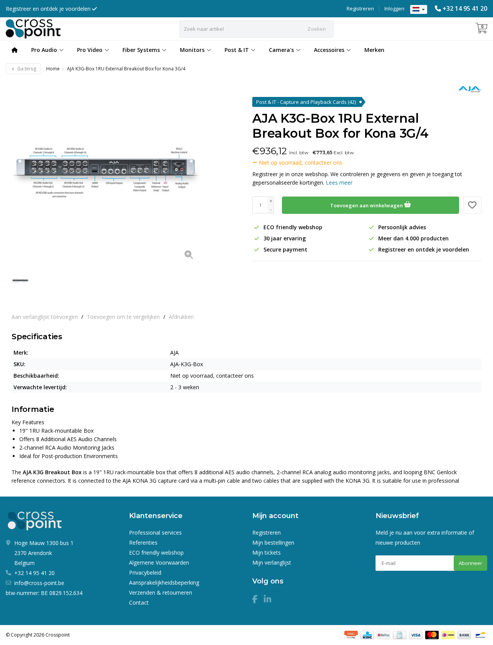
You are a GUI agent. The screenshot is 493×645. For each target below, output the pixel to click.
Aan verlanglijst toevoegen (45, 316)
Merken (374, 49)
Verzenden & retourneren (160, 592)
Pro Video (89, 49)
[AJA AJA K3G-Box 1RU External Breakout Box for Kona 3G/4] (106, 172)
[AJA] (467, 89)
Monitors (192, 49)
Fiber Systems (141, 49)
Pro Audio (44, 49)
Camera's (281, 49)
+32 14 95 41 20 (465, 8)
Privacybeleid (145, 572)
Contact (139, 602)
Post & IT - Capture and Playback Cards (306, 101)
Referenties (143, 542)
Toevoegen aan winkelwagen (367, 205)
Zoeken (316, 28)
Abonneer (470, 563)
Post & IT (237, 49)
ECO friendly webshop (156, 552)
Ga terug (26, 68)
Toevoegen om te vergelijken (123, 316)
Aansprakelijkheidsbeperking (164, 582)
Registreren (360, 8)
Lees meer (339, 182)
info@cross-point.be (39, 583)
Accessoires (329, 49)
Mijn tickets (266, 552)
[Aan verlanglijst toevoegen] (472, 205)
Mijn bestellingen (273, 542)
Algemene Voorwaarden (159, 562)
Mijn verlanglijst (271, 562)
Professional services (155, 532)
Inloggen (394, 8)
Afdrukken (181, 316)
